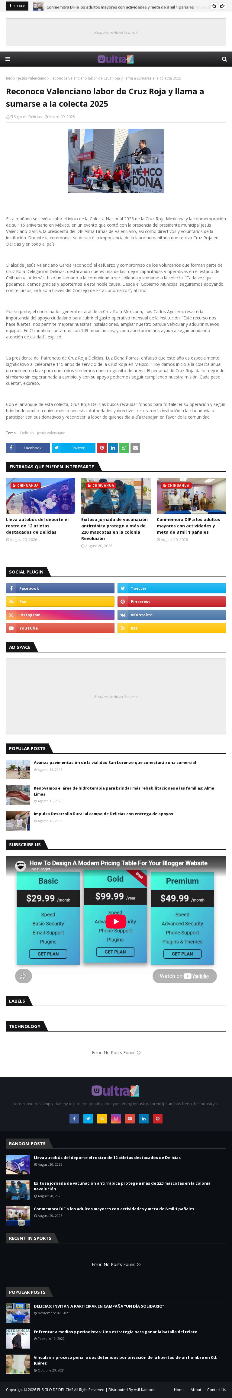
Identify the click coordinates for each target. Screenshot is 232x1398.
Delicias (27, 432)
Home (179, 1389)
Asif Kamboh (145, 1389)
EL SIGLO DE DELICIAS (55, 1389)
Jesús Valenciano (32, 78)
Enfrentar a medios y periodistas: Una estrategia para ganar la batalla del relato (116, 1331)
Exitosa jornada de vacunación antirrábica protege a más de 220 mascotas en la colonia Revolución (114, 529)
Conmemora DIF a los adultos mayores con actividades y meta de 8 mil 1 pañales (120, 6)
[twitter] (172, 588)
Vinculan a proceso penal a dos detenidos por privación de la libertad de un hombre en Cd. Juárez (125, 1360)
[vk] (172, 615)
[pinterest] (172, 601)
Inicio (10, 78)
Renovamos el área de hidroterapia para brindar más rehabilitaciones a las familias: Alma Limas (124, 791)
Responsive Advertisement (116, 32)
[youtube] (60, 628)
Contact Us (216, 1389)
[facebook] (60, 588)
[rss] (60, 601)
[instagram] (60, 615)
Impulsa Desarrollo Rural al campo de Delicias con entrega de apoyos (103, 813)
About (196, 1389)
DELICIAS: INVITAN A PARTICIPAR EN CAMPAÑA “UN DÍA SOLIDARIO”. (100, 1306)
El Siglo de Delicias (26, 116)
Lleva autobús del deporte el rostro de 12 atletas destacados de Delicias (37, 526)
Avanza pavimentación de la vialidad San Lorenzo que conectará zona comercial (115, 762)
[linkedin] (144, 1118)
